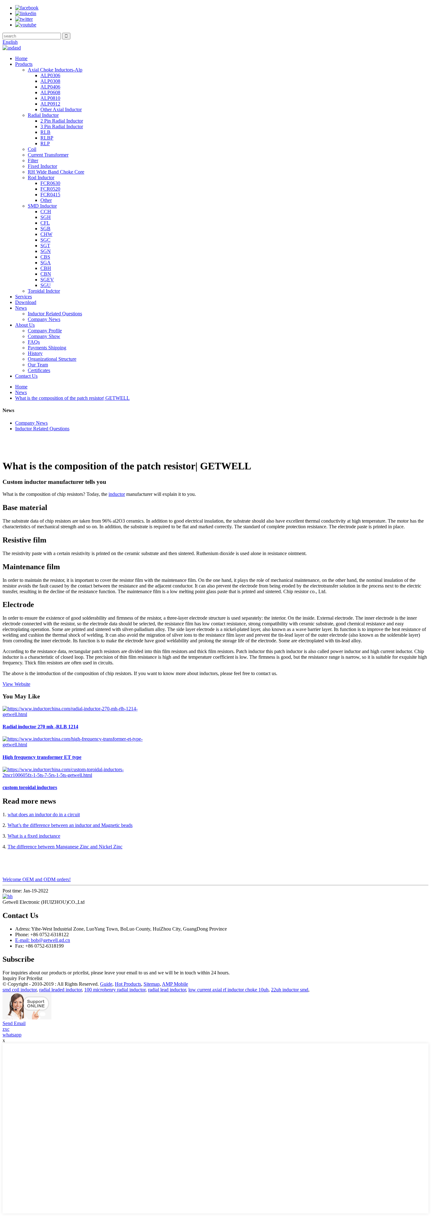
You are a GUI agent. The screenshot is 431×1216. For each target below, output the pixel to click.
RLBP (46, 138)
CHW (46, 234)
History (35, 353)
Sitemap (152, 984)
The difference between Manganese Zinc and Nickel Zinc (65, 846)
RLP (45, 143)
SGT (45, 245)
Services (23, 296)
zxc (6, 1029)
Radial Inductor (43, 115)
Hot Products (128, 984)
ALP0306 (50, 75)
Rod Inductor (41, 177)
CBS (45, 257)
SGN (45, 251)
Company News (44, 319)
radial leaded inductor (60, 989)
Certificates (39, 370)
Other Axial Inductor (61, 109)
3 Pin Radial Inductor (61, 126)
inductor (117, 494)
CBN (45, 274)
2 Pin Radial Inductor (61, 120)
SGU (45, 285)
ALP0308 (50, 81)
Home (21, 58)
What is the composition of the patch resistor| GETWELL (72, 398)
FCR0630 (50, 183)
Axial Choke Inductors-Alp (55, 69)
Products (23, 64)
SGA (45, 262)
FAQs (34, 342)
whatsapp (12, 1034)
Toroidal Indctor (44, 291)
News (21, 308)
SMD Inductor (42, 206)
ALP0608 (50, 92)
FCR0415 (50, 194)
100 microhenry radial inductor (114, 989)
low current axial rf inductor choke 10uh (228, 989)
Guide (106, 984)
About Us (25, 325)
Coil (32, 149)
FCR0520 (50, 189)
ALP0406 (50, 86)
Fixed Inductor (42, 166)
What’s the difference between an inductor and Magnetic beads (70, 825)
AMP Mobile (175, 984)
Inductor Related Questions (55, 313)
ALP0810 (50, 98)
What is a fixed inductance (34, 836)
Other (46, 200)
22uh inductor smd (289, 989)
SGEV (47, 279)
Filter (33, 160)
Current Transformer (48, 155)
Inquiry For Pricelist (22, 978)
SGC (45, 240)
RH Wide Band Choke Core (56, 172)
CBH (45, 268)
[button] (16, 684)
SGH (45, 217)
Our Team (38, 364)
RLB (45, 132)
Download (25, 302)
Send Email (14, 1023)
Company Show (44, 336)
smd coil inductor (20, 989)
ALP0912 (50, 103)
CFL (45, 223)
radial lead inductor (167, 989)
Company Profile (45, 330)
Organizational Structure (52, 359)
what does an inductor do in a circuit (44, 814)
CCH (45, 211)
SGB (45, 228)
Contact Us (26, 376)
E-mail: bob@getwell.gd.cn (42, 940)
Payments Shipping (47, 347)
